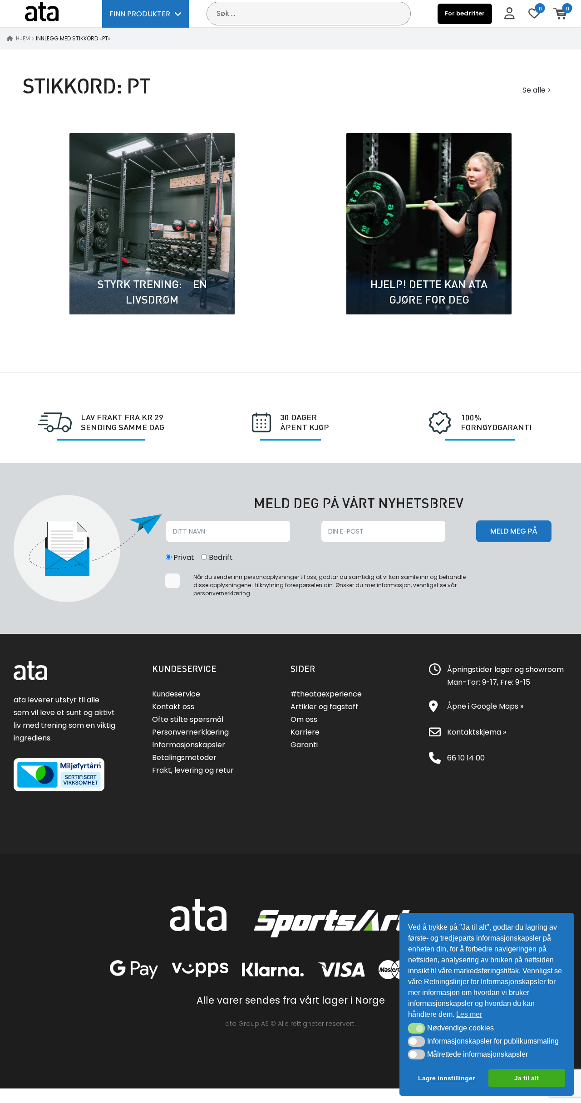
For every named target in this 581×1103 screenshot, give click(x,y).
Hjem (23, 38)
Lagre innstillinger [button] (446, 1078)
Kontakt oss (173, 706)
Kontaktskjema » (476, 732)
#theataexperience (326, 694)
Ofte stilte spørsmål (187, 719)
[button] (416, 1028)
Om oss (303, 719)
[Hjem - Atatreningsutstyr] (52, 13)
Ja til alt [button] (526, 1078)
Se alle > (536, 90)
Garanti (304, 745)
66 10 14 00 (466, 758)
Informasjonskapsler (188, 745)
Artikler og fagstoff (324, 706)
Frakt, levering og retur (193, 770)
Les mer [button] (469, 1014)
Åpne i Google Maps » (485, 706)
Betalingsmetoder (184, 757)
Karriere (305, 732)
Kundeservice (176, 694)
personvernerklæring (221, 593)
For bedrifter (465, 13)
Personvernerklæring (190, 732)
